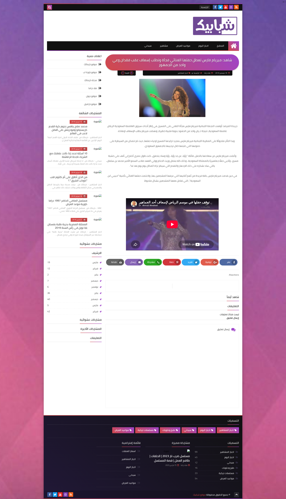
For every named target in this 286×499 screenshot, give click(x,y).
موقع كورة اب (90, 72)
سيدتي (148, 46)
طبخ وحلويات (168, 430)
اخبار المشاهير (183, 73)
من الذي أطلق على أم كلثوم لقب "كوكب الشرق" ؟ (68, 179)
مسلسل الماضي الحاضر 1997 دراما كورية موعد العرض (68, 202)
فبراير (72, 268)
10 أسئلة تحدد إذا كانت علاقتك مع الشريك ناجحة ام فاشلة (68, 155)
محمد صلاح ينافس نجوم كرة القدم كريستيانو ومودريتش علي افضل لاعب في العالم (68, 130)
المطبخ (220, 46)
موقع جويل (91, 96)
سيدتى (132, 475)
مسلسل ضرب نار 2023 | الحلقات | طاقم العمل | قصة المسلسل (170, 458)
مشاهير (164, 46)
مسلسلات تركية (145, 430)
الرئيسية (204, 7)
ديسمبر (72, 281)
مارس (72, 262)
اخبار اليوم (203, 46)
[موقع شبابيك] (215, 26)
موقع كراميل (90, 104)
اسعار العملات (129, 451)
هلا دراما (92, 88)
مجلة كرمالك (90, 80)
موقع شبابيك (199, 495)
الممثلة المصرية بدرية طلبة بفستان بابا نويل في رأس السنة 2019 (67, 226)
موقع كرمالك (90, 64)
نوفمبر (72, 287)
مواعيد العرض (183, 46)
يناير (72, 274)
